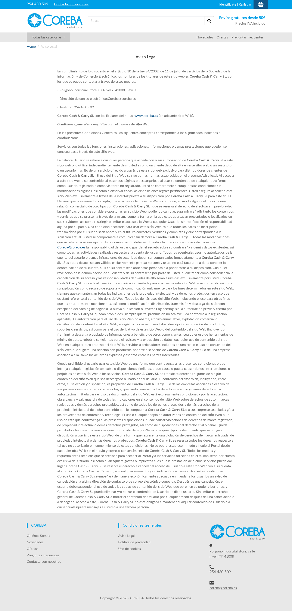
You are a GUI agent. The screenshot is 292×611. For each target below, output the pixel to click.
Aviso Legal (126, 536)
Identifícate (227, 4)
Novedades (204, 37)
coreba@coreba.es (223, 588)
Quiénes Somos (38, 536)
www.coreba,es (146, 116)
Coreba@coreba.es (71, 247)
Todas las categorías (47, 37)
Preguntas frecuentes (248, 37)
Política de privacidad (134, 542)
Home (31, 46)
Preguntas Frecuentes (43, 555)
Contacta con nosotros (71, 4)
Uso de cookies (129, 549)
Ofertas (222, 37)
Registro (245, 4)
